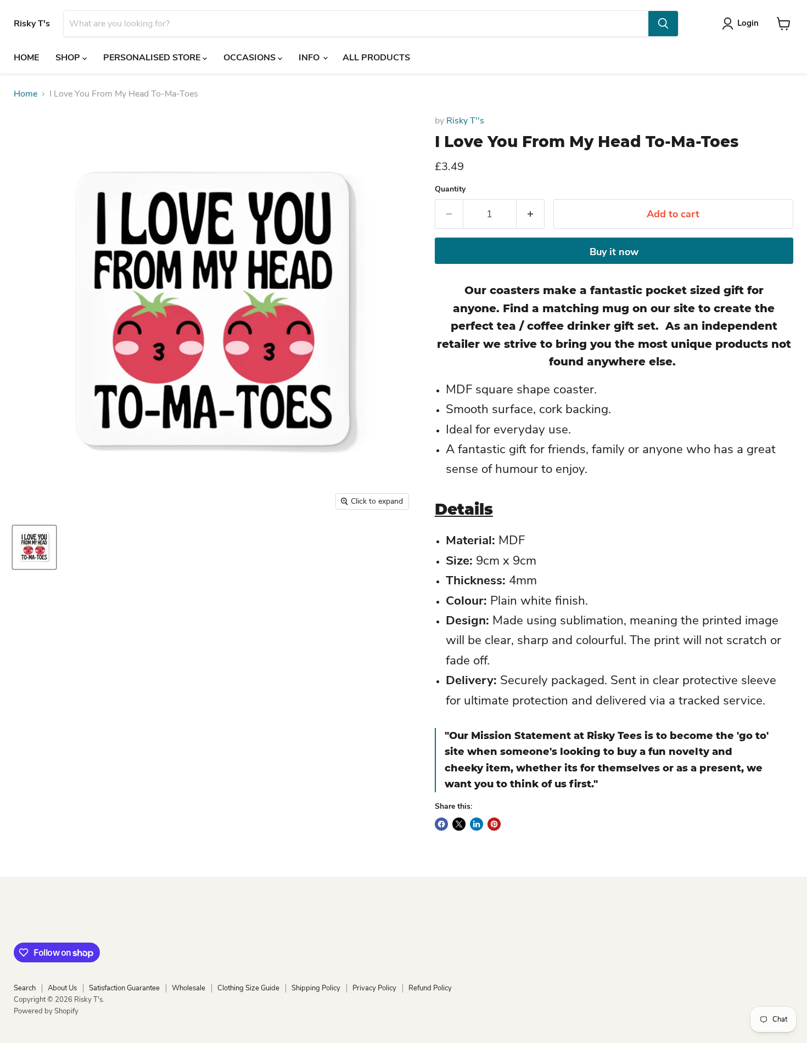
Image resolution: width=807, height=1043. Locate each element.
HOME (26, 58)
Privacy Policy (374, 988)
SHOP (68, 58)
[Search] (663, 23)
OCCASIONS (250, 58)
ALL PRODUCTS (376, 58)
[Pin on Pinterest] (494, 824)
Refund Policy (430, 988)
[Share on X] (459, 824)
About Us (62, 988)
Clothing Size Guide (248, 988)
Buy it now (614, 251)
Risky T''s (465, 121)
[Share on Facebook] (441, 824)
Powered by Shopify (46, 1011)
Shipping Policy (316, 988)
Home (25, 94)
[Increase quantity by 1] (531, 214)
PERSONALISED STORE (153, 58)
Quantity (450, 189)
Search (25, 988)
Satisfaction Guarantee (124, 988)
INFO (310, 58)
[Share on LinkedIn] (476, 824)
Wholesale (188, 988)
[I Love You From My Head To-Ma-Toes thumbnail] (34, 547)
